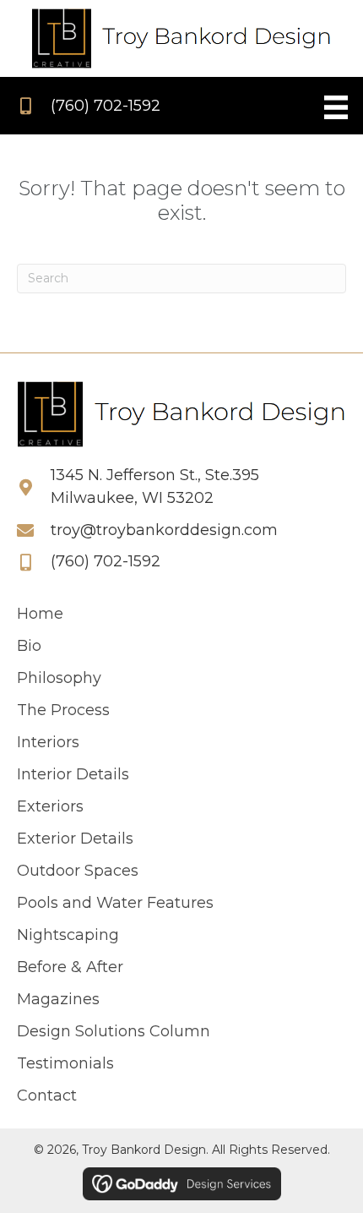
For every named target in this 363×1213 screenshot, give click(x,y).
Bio (29, 646)
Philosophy (59, 678)
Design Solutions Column (113, 1031)
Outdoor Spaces (77, 870)
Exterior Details (75, 838)
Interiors (48, 742)
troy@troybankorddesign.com (164, 530)
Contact (47, 1095)
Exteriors (50, 806)
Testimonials (67, 1063)
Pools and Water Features (115, 902)
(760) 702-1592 (105, 105)
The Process (63, 710)
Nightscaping (68, 935)
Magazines (58, 999)
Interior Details (73, 774)
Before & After (70, 967)
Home (40, 613)
